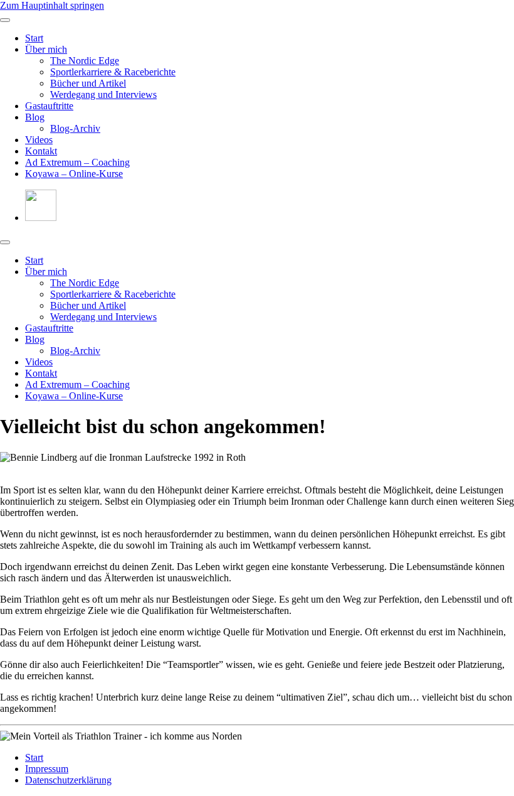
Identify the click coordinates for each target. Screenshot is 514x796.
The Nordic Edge (84, 60)
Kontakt (41, 151)
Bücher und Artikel (88, 83)
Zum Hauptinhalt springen (52, 5)
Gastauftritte (49, 105)
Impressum (46, 768)
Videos (39, 139)
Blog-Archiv (75, 128)
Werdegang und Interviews (103, 94)
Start (34, 38)
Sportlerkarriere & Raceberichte (113, 72)
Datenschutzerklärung (68, 780)
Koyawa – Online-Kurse (74, 173)
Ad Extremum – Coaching (77, 162)
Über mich (46, 49)
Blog (35, 117)
